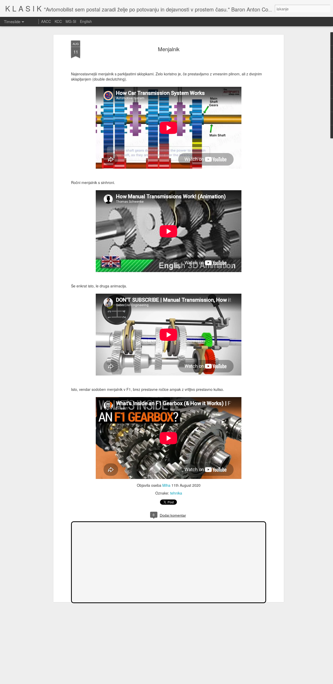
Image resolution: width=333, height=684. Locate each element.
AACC (46, 21)
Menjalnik (169, 49)
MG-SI (71, 21)
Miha (166, 485)
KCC (58, 21)
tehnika (176, 493)
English (86, 21)
